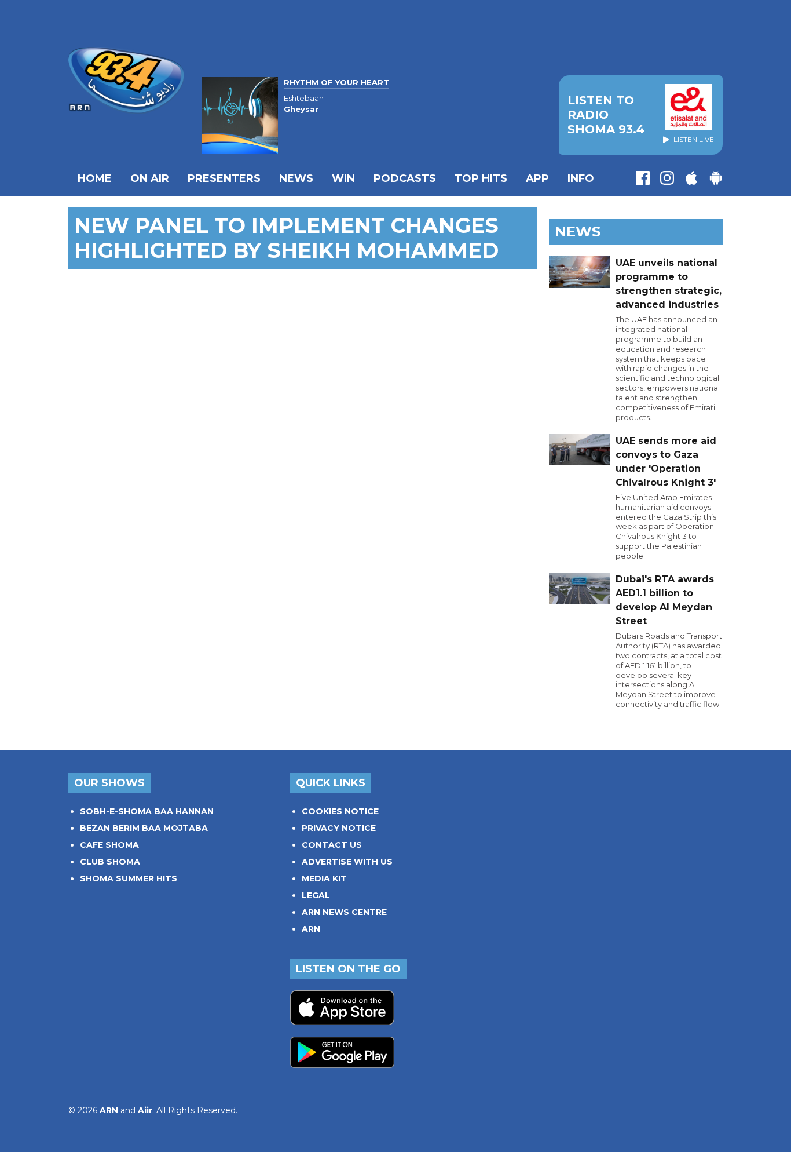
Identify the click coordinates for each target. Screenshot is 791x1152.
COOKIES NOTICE (340, 811)
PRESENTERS (224, 178)
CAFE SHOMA (109, 845)
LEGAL (316, 895)
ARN (311, 929)
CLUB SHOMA (110, 861)
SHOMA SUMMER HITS (128, 878)
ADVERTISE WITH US (347, 861)
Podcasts (404, 178)
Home (95, 178)
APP (537, 178)
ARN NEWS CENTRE (344, 912)
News (296, 178)
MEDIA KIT (324, 878)
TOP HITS (481, 178)
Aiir (145, 1110)
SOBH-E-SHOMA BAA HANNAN (147, 811)
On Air (149, 178)
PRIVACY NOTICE (339, 828)
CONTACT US (332, 845)
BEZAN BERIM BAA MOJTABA (144, 828)
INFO (580, 178)
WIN (343, 178)
